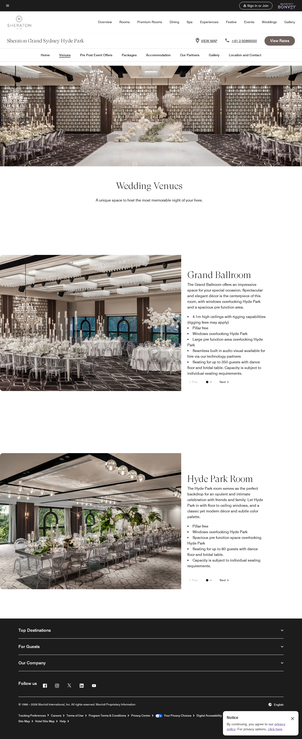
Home (45, 55)
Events (249, 22)
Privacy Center (140, 715)
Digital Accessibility (209, 715)
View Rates (279, 41)
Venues (65, 55)
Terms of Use (75, 715)
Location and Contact (245, 55)
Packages (129, 55)
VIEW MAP (209, 41)
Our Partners (189, 55)
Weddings (269, 22)
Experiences (209, 22)
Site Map (24, 721)
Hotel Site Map (45, 721)
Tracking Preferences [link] (32, 715)
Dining (174, 22)
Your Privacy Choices (176, 715)
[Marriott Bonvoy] (284, 6)
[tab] (207, 382)
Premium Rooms (149, 22)
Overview (105, 22)
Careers (56, 715)
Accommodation (158, 55)
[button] (256, 5)
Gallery (289, 22)
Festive (231, 22)
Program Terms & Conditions (107, 715)
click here (275, 729)
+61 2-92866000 (244, 41)
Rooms (124, 22)
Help (63, 721)
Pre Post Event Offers (96, 55)
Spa (190, 22)
